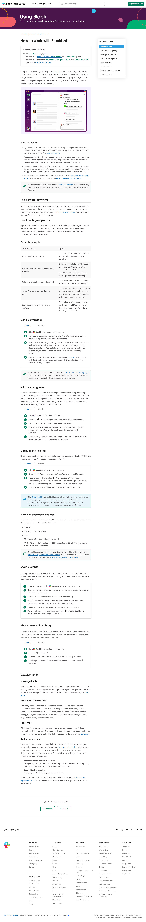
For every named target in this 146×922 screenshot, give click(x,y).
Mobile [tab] (41, 325)
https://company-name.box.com (65, 557)
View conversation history (110, 71)
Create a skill (37, 497)
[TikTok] (141, 830)
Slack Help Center (28, 34)
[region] (56, 279)
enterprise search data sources (69, 178)
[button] (47, 808)
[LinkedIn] (117, 830)
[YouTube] (137, 830)
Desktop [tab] (27, 325)
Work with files (106, 63)
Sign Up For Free (136, 4)
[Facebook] (127, 830)
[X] (132, 830)
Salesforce (74, 175)
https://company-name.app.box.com (44, 554)
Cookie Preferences (41, 915)
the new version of (49, 57)
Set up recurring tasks (109, 59)
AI (48, 34)
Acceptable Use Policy (67, 747)
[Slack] (7, 874)
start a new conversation (65, 212)
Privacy (23, 915)
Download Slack (10, 915)
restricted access (53, 153)
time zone (85, 734)
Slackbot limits (106, 75)
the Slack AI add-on (43, 62)
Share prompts (106, 67)
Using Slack (41, 34)
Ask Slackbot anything (109, 51)
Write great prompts (108, 55)
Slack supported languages (77, 372)
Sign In (122, 4)
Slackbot (57, 71)
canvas (71, 357)
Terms (29, 915)
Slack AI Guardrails (65, 184)
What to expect (106, 47)
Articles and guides (40, 4)
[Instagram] (122, 830)
